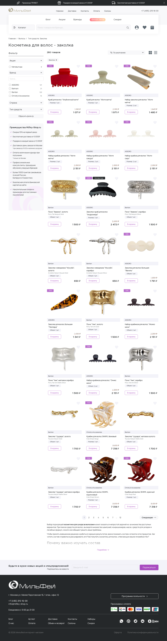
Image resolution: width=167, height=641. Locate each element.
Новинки (59, 11)
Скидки (91, 623)
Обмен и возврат (56, 623)
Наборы (91, 619)
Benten (15, 92)
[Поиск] (128, 27)
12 (120, 517)
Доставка (72, 11)
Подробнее (102, 550)
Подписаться (149, 567)
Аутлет (31, 619)
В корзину (54, 112)
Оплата (96, 11)
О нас (11, 623)
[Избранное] (144, 27)
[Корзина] (152, 27)
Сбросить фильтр (26, 116)
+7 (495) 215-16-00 (149, 11)
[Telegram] (135, 621)
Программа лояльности (133, 596)
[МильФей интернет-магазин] (20, 10)
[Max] (128, 621)
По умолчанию (119, 52)
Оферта (118, 632)
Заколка (53, 60)
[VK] (142, 621)
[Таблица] (150, 52)
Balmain (15, 88)
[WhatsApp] (121, 621)
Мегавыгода (17, 67)
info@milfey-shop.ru (18, 603)
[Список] (155, 52)
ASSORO (15, 85)
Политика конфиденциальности (142, 632)
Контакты (85, 11)
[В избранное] (78, 66)
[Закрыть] (164, 3)
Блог (11, 619)
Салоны (107, 11)
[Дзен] (153, 621)
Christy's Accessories (20, 96)
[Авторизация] (137, 27)
